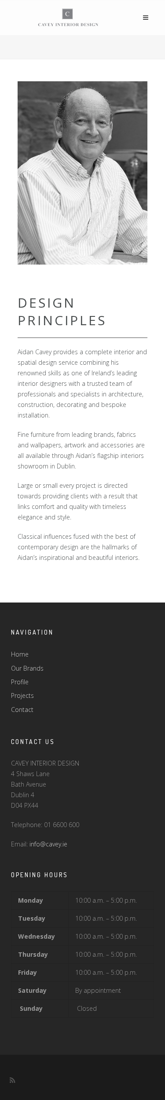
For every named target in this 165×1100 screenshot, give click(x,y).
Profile (20, 682)
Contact (22, 709)
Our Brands (27, 668)
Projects (22, 695)
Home (20, 654)
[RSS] (12, 1080)
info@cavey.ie (48, 844)
